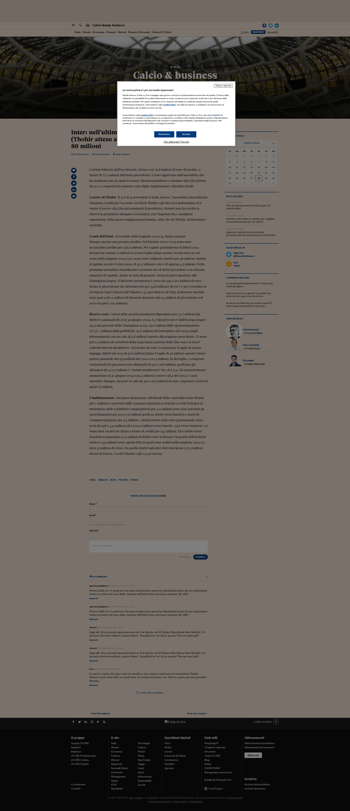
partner (216, 115)
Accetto (186, 134)
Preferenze (164, 134)
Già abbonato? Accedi (176, 141)
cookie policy (169, 105)
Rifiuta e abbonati (223, 86)
